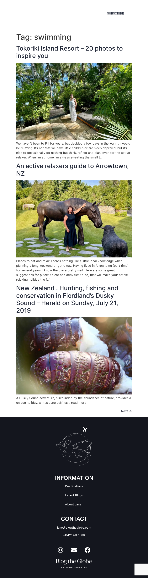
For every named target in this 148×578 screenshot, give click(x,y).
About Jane (73, 504)
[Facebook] (87, 550)
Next (126, 411)
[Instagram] (60, 550)
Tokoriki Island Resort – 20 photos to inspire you (69, 52)
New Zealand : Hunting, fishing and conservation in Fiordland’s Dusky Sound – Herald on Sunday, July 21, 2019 (67, 299)
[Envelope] (74, 550)
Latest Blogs (74, 495)
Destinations (74, 486)
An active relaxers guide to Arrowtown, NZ (72, 169)
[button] (80, 13)
